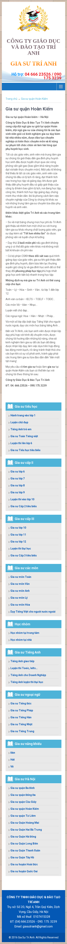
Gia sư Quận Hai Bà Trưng (26, 829)
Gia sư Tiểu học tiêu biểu (25, 450)
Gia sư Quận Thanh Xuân (25, 850)
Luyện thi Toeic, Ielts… (24, 668)
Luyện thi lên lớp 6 (21, 443)
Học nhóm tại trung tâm (24, 632)
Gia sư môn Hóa (20, 604)
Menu (33, 86)
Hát (12, 759)
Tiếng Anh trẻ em (20, 429)
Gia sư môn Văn (20, 583)
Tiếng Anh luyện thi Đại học (26, 682)
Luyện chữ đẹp (19, 422)
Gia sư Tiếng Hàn (20, 717)
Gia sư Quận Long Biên (24, 843)
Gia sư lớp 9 (17, 492)
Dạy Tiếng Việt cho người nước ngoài (32, 611)
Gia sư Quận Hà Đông (23, 836)
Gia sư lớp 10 (18, 527)
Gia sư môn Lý (19, 597)
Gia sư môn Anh (20, 590)
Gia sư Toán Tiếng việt (24, 436)
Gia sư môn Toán (20, 576)
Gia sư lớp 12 (18, 541)
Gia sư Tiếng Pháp (21, 710)
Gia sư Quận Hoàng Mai (24, 822)
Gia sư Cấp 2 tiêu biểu (23, 506)
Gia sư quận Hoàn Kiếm (34, 98)
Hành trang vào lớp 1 (22, 415)
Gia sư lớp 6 (17, 471)
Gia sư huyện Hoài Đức (24, 864)
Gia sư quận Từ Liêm (23, 815)
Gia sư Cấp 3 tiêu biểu (23, 555)
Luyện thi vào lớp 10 (22, 499)
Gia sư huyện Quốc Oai (24, 871)
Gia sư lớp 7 (17, 478)
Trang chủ (11, 98)
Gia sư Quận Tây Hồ (22, 857)
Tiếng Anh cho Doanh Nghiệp (28, 675)
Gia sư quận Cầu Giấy (23, 801)
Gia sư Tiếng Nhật (21, 724)
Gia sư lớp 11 (18, 534)
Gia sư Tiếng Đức (20, 703)
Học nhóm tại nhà (21, 639)
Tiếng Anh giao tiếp (22, 661)
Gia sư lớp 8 (17, 485)
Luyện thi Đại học (20, 548)
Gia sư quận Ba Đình (22, 787)
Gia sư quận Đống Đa (23, 794)
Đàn (12, 752)
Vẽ (12, 766)
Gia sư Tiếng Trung (22, 731)
